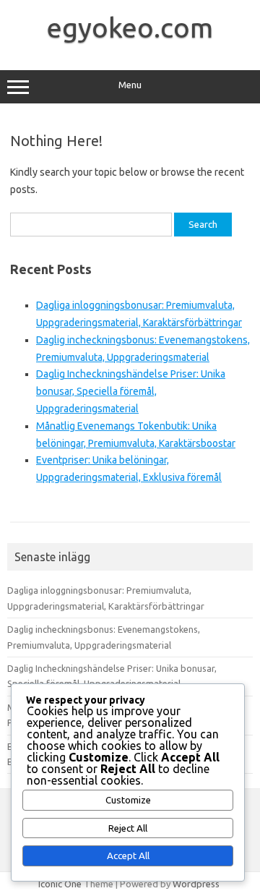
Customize (128, 800)
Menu (130, 85)
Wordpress (196, 884)
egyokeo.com (130, 27)
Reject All (127, 828)
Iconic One (60, 884)
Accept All (128, 855)
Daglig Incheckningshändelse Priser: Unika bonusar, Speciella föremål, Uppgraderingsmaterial (130, 391)
